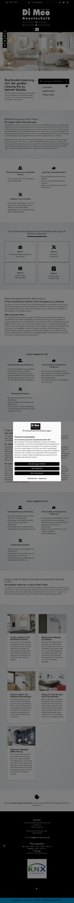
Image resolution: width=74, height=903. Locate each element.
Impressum (42, 478)
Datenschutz (32, 478)
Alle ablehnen (37, 468)
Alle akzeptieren (37, 473)
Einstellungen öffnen (37, 464)
